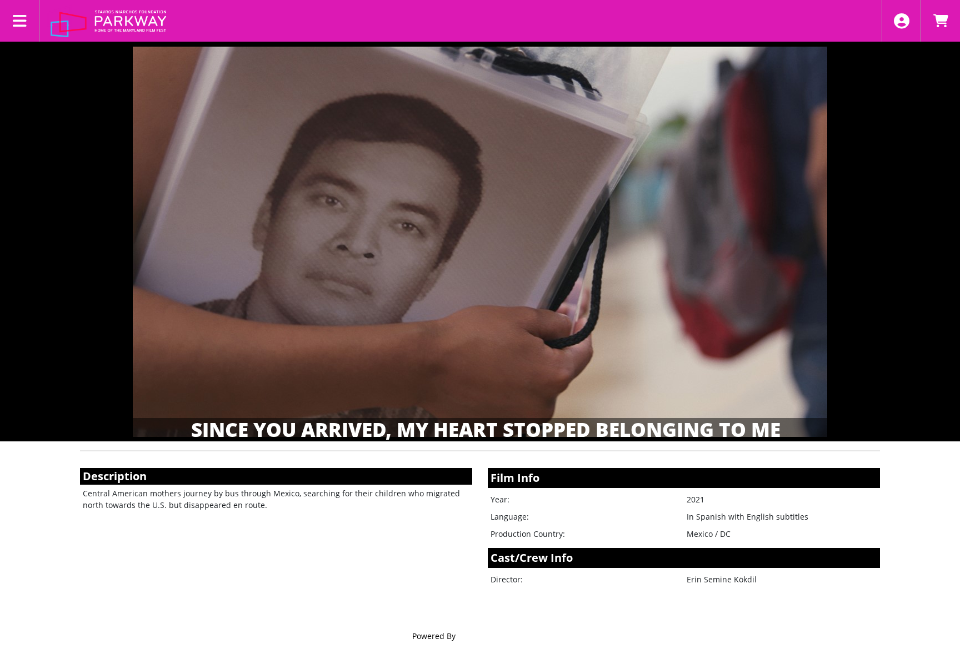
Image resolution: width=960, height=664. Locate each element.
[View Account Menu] (901, 21)
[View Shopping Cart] (940, 21)
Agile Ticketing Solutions (503, 636)
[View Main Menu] (19, 21)
